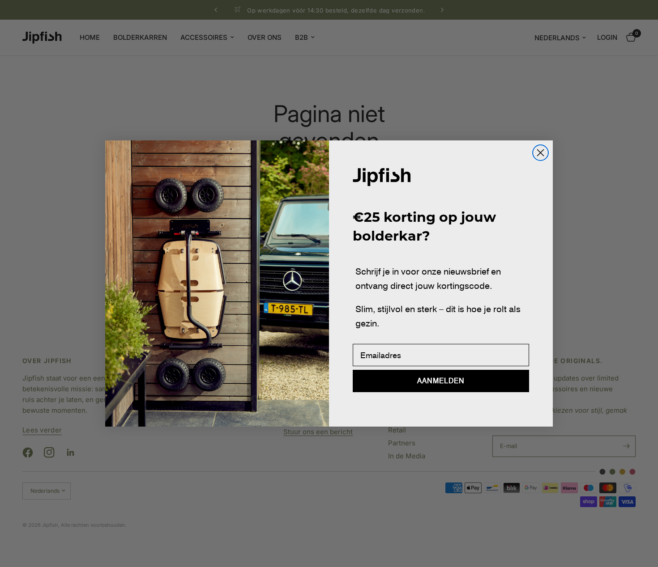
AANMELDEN (441, 381)
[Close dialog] (540, 153)
